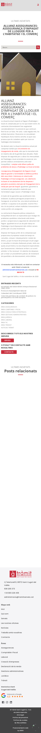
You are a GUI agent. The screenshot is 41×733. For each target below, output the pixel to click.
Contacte (8, 352)
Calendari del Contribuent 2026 (13, 293)
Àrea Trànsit (6, 325)
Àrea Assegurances (9, 307)
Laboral (4, 657)
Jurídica (4, 676)
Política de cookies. (20, 720)
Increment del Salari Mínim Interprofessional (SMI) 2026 (19, 287)
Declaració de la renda (11, 666)
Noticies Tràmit (7, 328)
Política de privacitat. (20, 717)
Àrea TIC (4, 322)
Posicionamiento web (20, 728)
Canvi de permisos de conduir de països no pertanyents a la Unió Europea (18, 297)
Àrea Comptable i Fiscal (10, 309)
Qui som (4, 614)
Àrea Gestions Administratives (13, 315)
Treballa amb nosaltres (11, 632)
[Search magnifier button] (38, 47)
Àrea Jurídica (6, 317)
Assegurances (7, 648)
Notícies (4, 628)
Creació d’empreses (10, 662)
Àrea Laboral (6, 320)
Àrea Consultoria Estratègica (13, 312)
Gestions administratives (12, 671)
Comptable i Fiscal (9, 652)
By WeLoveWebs (20, 723)
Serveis (7, 340)
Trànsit (4, 680)
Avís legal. (20, 715)
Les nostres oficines (10, 623)
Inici (3, 609)
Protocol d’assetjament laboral (13, 291)
